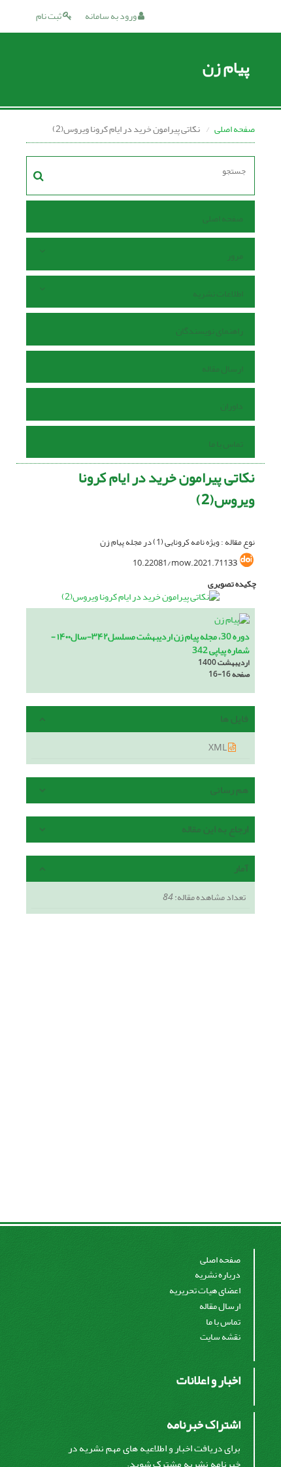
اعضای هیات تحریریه (204, 1290)
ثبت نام (49, 16)
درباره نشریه (217, 1274)
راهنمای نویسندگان (209, 331)
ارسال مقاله (222, 369)
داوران (231, 406)
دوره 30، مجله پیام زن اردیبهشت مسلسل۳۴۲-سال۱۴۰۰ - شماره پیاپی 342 (150, 643)
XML (218, 747)
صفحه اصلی (234, 129)
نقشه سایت (220, 1337)
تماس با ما (225, 444)
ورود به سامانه (111, 16)
